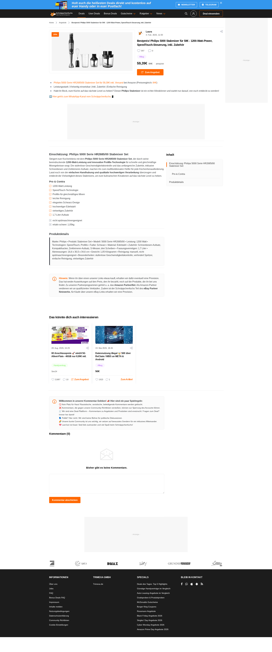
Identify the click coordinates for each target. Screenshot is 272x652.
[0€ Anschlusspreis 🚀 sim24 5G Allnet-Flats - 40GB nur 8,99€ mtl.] (70, 334)
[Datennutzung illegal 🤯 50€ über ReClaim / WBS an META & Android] (114, 334)
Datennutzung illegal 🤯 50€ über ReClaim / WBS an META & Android (113, 356)
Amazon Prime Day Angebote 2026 (152, 629)
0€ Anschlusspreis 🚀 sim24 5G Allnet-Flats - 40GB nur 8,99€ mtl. (68, 355)
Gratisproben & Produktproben (150, 597)
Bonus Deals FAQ (57, 597)
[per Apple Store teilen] (192, 584)
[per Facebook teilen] (181, 584)
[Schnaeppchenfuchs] (61, 13)
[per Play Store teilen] (197, 584)
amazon (160, 63)
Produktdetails (176, 182)
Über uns (53, 584)
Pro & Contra (178, 174)
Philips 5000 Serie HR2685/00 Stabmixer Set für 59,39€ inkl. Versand (88, 82)
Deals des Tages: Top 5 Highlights (152, 584)
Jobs (51, 588)
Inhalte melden (55, 607)
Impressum (54, 602)
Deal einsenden (211, 13)
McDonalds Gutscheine (147, 602)
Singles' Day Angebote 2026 (149, 620)
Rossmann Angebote (146, 611)
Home (51, 23)
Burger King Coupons (146, 607)
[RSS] (202, 584)
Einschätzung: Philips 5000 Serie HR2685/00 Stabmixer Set (192, 164)
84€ (155, 82)
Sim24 (54, 371)
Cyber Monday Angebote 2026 (150, 625)
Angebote (62, 23)
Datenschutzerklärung (59, 616)
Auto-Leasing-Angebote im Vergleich (153, 593)
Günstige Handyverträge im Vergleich (153, 588)
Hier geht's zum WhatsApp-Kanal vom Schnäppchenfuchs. (82, 96)
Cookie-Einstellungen (58, 625)
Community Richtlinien (59, 620)
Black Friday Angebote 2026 (149, 616)
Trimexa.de (98, 584)
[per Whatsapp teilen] (186, 584)
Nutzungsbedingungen (59, 611)
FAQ (51, 593)
